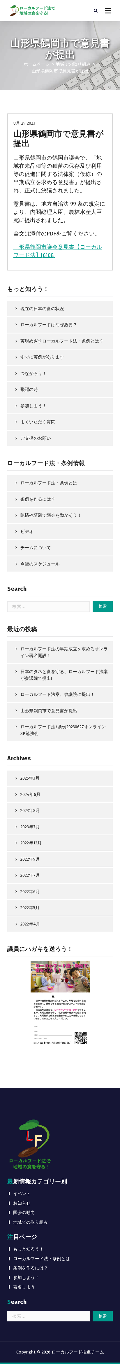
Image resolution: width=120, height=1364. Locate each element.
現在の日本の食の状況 (42, 308)
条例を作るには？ (37, 499)
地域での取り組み (73, 64)
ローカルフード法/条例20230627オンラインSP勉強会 (63, 730)
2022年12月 (31, 843)
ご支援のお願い (35, 438)
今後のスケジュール (40, 564)
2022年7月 (30, 875)
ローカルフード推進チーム (78, 1352)
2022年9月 (30, 859)
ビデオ (26, 531)
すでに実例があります (42, 357)
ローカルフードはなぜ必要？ (48, 324)
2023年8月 (30, 810)
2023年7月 (30, 826)
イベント (22, 1193)
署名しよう (24, 1287)
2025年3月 (30, 778)
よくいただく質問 (37, 422)
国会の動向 (24, 1212)
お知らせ (22, 1203)
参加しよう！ (33, 405)
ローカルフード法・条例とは (48, 482)
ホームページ (37, 64)
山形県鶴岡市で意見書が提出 (48, 710)
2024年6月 (30, 794)
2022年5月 (30, 907)
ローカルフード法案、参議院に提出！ (57, 694)
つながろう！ (33, 373)
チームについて (35, 547)
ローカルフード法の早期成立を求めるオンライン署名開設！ (64, 652)
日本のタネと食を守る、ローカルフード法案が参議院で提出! (64, 675)
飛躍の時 (29, 389)
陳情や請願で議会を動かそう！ (51, 515)
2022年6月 (30, 891)
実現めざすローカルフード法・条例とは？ (61, 341)
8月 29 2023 (24, 123)
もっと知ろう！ (28, 1249)
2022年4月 (30, 924)
